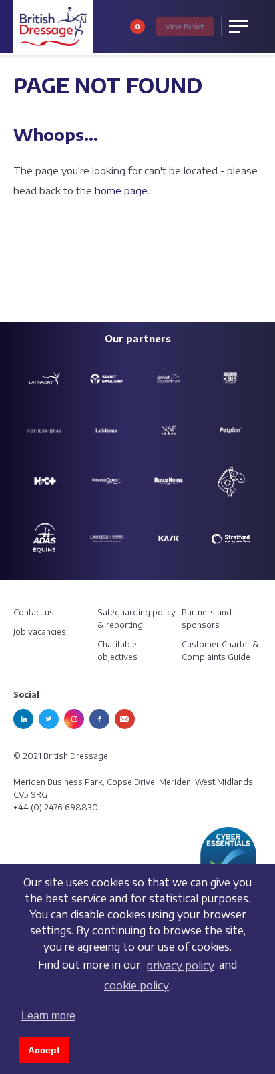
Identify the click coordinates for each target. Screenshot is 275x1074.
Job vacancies (39, 632)
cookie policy (136, 985)
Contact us (33, 612)
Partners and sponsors (207, 618)
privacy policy (180, 965)
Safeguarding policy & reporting (136, 618)
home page (121, 190)
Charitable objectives (117, 650)
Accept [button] (44, 1050)
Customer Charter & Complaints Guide (220, 650)
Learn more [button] (48, 1015)
